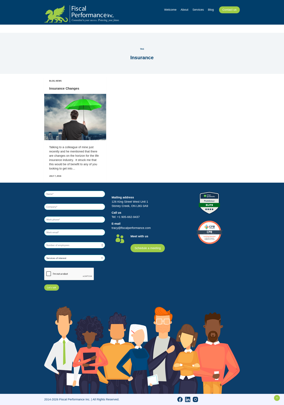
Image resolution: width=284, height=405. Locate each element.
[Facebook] (180, 399)
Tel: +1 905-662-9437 (126, 217)
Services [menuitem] (198, 9)
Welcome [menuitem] (170, 9)
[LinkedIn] (187, 399)
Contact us (229, 9)
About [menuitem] (184, 9)
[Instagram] (195, 399)
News (59, 81)
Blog (52, 81)
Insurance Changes (64, 88)
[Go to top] (277, 398)
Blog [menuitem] (211, 9)
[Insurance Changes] (75, 117)
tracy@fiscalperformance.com (131, 228)
